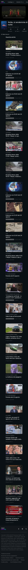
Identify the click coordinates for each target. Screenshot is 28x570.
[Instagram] (22, 529)
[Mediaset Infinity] (3, 2)
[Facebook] (18, 529)
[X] (26, 529)
